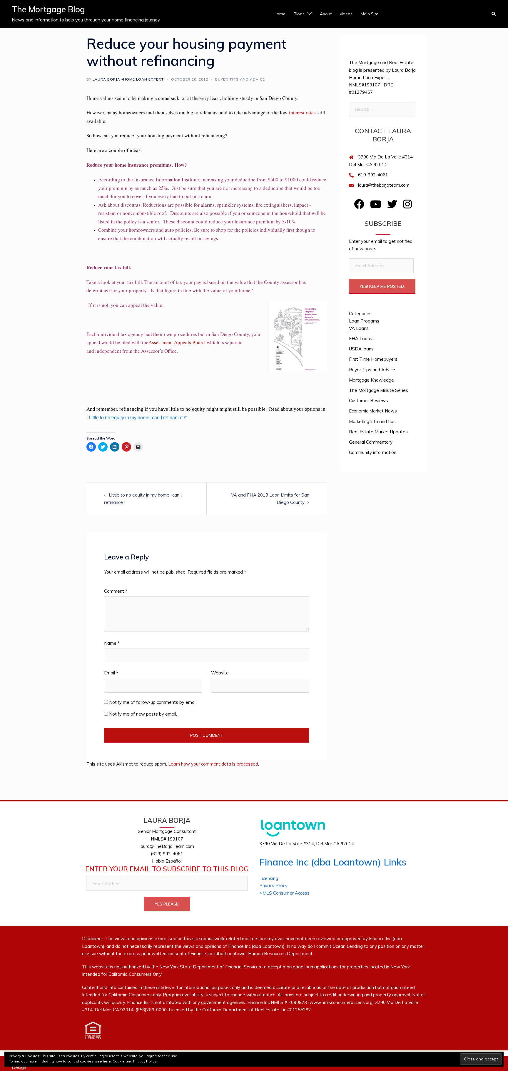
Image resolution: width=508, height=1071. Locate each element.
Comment (115, 591)
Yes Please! (167, 904)
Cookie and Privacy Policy (134, 1061)
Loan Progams (364, 321)
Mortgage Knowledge (371, 380)
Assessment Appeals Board (176, 342)
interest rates (302, 112)
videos (346, 13)
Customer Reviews (368, 400)
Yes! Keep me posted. (382, 286)
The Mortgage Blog (48, 9)
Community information (372, 452)
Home (279, 13)
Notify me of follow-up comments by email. (153, 702)
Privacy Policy (273, 885)
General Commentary (370, 442)
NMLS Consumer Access (284, 893)
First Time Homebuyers (373, 359)
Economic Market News (373, 411)
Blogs (299, 13)
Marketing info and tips (372, 421)
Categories (360, 313)
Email (111, 673)
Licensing (268, 878)
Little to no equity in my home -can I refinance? (137, 417)
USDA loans (361, 349)
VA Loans (359, 328)
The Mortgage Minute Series (378, 390)
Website (220, 673)
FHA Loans (360, 338)
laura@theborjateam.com (384, 185)
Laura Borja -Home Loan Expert (128, 79)
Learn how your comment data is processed (213, 764)
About (326, 13)
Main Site (369, 13)
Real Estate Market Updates (378, 432)
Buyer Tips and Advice (240, 79)
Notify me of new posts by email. (143, 714)
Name (112, 643)
